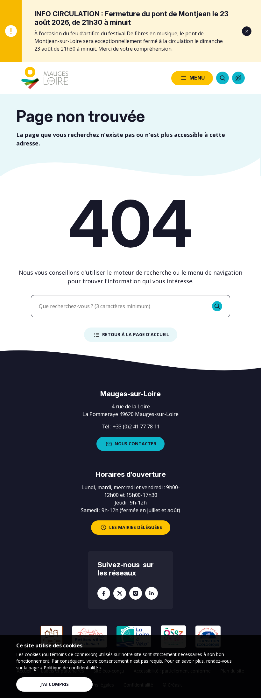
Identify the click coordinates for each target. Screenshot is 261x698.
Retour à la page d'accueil (135, 334)
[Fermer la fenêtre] (246, 31)
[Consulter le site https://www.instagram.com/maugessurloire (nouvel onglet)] (135, 593)
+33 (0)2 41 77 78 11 (136, 426)
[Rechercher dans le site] (222, 78)
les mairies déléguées (135, 527)
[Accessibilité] (238, 78)
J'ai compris (54, 684)
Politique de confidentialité (71, 668)
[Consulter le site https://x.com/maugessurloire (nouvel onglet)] (119, 593)
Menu (197, 77)
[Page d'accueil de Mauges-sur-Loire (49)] (44, 78)
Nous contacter (135, 444)
